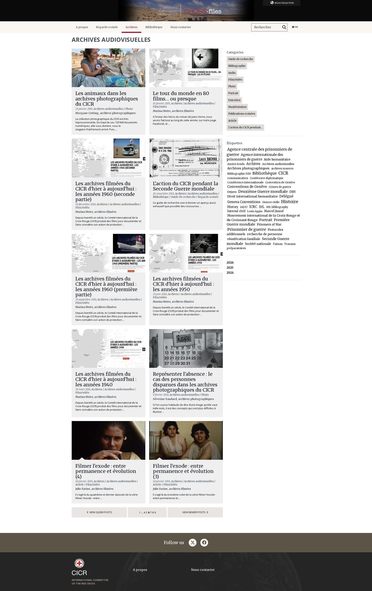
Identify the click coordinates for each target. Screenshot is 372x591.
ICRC (253, 207)
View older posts (100, 512)
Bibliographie (236, 66)
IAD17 (244, 207)
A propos (82, 27)
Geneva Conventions (243, 202)
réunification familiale (243, 239)
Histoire (289, 201)
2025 (230, 267)
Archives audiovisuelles (278, 164)
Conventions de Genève (247, 186)
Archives (131, 27)
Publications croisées (241, 113)
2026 (230, 262)
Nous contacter (180, 27)
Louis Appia (254, 211)
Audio (232, 73)
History (232, 207)
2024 (230, 272)
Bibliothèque (153, 27)
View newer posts (194, 512)
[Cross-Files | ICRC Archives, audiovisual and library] (186, 10)
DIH (292, 192)
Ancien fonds (236, 164)
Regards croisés (107, 27)
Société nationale (258, 244)
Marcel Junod (273, 211)
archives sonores (282, 168)
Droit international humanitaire (252, 196)
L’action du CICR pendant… (245, 127)
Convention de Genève (280, 182)
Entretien (234, 100)
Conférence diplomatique (266, 178)
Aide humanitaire (277, 159)
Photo (232, 86)
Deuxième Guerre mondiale (263, 191)
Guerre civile (270, 202)
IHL (261, 207)
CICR (283, 173)
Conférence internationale (245, 182)
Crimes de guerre (280, 187)
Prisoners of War (269, 224)
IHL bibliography (277, 207)
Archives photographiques (248, 168)
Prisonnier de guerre (246, 229)
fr (296, 27)
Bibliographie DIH (239, 173)
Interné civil (236, 211)
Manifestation (237, 107)
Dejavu (232, 192)
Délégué (286, 196)
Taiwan (277, 244)
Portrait (233, 93)
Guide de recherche (240, 59)
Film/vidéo (235, 79)
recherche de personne (264, 234)
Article (232, 120)
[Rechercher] (284, 27)
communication (237, 178)
